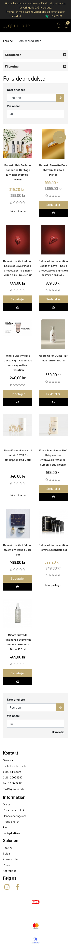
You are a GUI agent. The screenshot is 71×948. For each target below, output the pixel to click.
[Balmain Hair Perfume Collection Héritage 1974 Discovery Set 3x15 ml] (17, 144)
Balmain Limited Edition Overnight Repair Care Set (17, 549)
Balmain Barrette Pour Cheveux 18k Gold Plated (53, 169)
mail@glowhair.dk (13, 789)
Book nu (7, 847)
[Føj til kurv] (53, 213)
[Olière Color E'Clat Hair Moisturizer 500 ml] (53, 334)
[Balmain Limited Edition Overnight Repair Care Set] (17, 523)
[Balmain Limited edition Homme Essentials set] (53, 523)
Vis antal (13, 106)
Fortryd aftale (11, 833)
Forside (8, 41)
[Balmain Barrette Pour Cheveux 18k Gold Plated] (53, 144)
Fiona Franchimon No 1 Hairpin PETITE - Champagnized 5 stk (18, 455)
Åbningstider (10, 859)
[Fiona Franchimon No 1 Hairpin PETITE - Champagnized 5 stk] (17, 429)
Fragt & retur (11, 821)
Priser (6, 865)
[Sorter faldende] (60, 98)
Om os (6, 804)
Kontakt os (9, 870)
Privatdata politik (13, 810)
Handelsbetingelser (14, 815)
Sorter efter (16, 89)
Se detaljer (53, 204)
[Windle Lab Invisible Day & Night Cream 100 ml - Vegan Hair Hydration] (17, 334)
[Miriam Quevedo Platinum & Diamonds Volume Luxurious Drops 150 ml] (17, 613)
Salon (6, 853)
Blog (5, 827)
